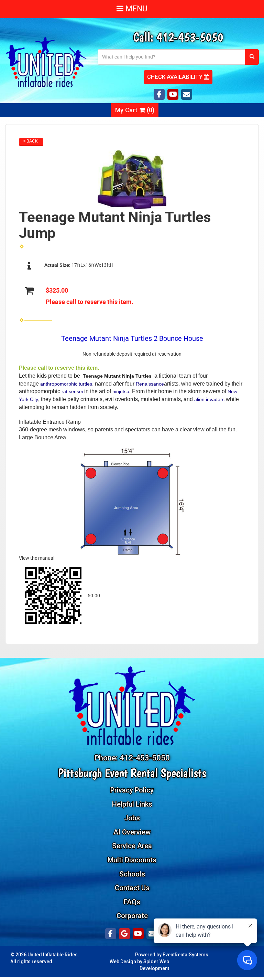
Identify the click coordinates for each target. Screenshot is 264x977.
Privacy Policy (132, 790)
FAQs (132, 902)
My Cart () (134, 110)
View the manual (36, 558)
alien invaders (209, 399)
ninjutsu (120, 391)
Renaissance (150, 384)
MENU (135, 8)
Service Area (132, 846)
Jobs (132, 818)
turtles (85, 384)
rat (64, 391)
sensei (76, 391)
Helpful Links (132, 804)
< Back (30, 141)
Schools (132, 874)
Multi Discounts (132, 860)
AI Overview (132, 832)
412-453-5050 (189, 37)
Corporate (132, 916)
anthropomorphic (58, 384)
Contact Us (132, 888)
